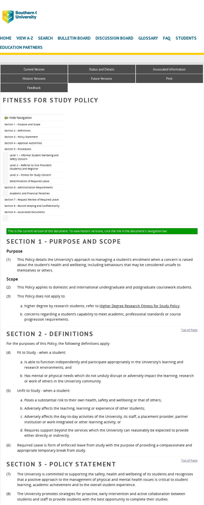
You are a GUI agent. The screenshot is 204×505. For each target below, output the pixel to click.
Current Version (34, 69)
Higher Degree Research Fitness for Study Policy (139, 305)
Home (5, 38)
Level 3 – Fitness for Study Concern (30, 175)
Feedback (34, 88)
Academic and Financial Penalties (30, 193)
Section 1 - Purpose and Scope (22, 124)
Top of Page (189, 330)
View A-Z (24, 38)
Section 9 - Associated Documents (24, 212)
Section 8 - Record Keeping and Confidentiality (31, 206)
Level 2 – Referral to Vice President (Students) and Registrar (30, 167)
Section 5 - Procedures (17, 149)
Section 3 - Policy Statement (21, 137)
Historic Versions (34, 78)
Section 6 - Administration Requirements (28, 187)
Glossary (148, 38)
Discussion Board (114, 38)
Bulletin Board (74, 38)
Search (45, 38)
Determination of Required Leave (29, 181)
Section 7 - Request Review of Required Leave (31, 199)
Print (169, 78)
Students (186, 38)
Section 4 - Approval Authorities (23, 143)
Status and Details (101, 69)
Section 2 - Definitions (17, 130)
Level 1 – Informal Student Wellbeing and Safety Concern (34, 157)
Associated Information (169, 69)
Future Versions (101, 78)
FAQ (167, 38)
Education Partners (21, 47)
